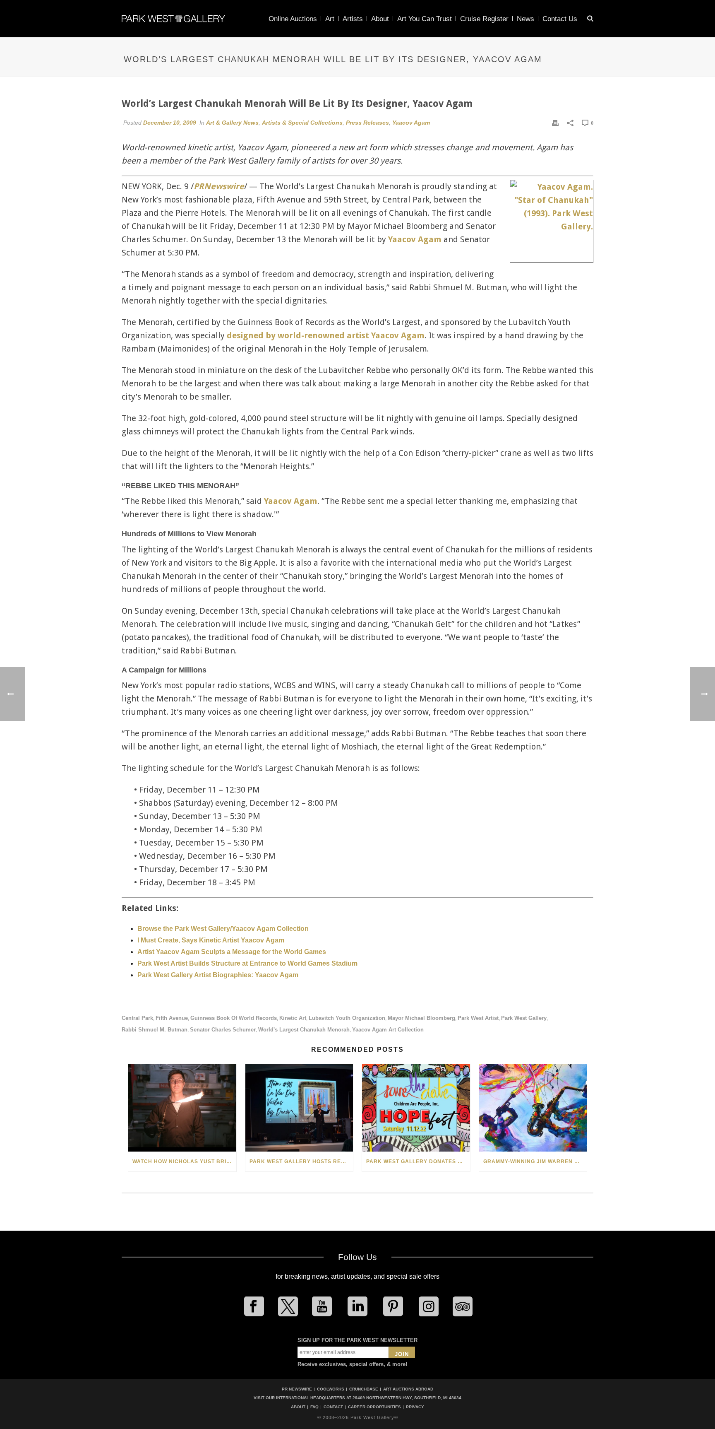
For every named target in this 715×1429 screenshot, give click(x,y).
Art (329, 19)
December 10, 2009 (169, 122)
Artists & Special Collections (302, 122)
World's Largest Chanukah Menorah (304, 1029)
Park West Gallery (524, 1018)
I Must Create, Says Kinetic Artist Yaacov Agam (210, 940)
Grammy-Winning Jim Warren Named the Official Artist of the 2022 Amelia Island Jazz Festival (535, 1161)
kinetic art (292, 1018)
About (380, 19)
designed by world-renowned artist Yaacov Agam (326, 335)
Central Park (137, 1018)
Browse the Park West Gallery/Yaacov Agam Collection (223, 928)
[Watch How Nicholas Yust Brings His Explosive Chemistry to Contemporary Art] (182, 1108)
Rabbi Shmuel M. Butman (154, 1029)
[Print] (555, 122)
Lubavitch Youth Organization (347, 1018)
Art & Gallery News (232, 122)
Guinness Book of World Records (233, 1018)
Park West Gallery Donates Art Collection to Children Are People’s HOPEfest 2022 (418, 1161)
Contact (333, 1407)
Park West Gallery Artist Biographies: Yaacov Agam (217, 974)
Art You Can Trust (424, 19)
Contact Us (559, 19)
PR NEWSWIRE (297, 1389)
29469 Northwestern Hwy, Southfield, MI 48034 (407, 1397)
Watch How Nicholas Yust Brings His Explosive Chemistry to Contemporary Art (184, 1161)
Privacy (415, 1407)
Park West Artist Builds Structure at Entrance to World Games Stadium (247, 963)
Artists (353, 19)
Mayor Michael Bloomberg (421, 1018)
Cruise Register (484, 19)
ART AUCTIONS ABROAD (408, 1389)
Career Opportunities (374, 1407)
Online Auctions (293, 19)
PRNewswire (219, 186)
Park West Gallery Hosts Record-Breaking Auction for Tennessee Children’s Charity (301, 1161)
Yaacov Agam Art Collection (388, 1029)
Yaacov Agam (411, 122)
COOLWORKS (330, 1389)
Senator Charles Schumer (223, 1029)
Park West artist (478, 1018)
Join (402, 1354)
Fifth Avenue (172, 1018)
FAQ (314, 1407)
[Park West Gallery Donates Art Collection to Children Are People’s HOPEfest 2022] (416, 1108)
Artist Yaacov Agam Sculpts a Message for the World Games (231, 951)
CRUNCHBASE (363, 1389)
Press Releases (367, 122)
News (525, 19)
